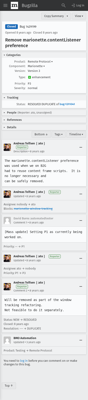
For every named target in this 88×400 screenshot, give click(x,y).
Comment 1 (20, 222)
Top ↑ (9, 385)
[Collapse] (80, 147)
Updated (19, 196)
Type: (22, 77)
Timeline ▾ (76, 134)
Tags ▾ (59, 134)
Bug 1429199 (28, 27)
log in (24, 360)
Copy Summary (54, 16)
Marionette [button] (36, 66)
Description (21, 151)
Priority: (20, 83)
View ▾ (79, 16)
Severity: (19, 88)
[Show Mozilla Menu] (14, 5)
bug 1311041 (67, 104)
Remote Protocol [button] (40, 61)
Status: (20, 104)
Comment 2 (20, 290)
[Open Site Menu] (5, 5)
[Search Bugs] (63, 5)
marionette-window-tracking (33, 208)
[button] (77, 5)
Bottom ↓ (41, 134)
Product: (19, 61)
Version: (20, 71)
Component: (17, 66)
